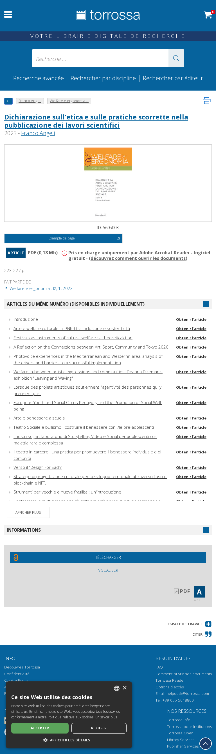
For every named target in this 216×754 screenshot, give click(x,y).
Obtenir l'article (191, 319)
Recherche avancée (39, 78)
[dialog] (69, 714)
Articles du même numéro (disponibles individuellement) (76, 304)
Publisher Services (183, 746)
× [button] (124, 688)
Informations (24, 530)
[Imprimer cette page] (207, 100)
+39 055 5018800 (178, 700)
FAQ (159, 667)
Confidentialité (17, 673)
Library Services (180, 739)
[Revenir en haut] (205, 743)
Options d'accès (170, 687)
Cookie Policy (16, 680)
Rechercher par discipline (103, 78)
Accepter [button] (40, 728)
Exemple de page (61, 238)
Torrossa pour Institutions (189, 726)
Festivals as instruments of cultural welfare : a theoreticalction (73, 337)
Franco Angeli (38, 133)
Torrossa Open (180, 732)
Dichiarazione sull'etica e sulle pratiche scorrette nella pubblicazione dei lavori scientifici (96, 121)
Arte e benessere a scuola (39, 418)
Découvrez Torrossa (22, 667)
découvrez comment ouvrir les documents (138, 258)
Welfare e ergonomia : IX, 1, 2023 (40, 288)
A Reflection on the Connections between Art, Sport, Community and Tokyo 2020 (91, 347)
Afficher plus (28, 512)
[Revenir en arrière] (8, 101)
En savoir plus (106, 717)
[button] (176, 58)
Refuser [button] (99, 728)
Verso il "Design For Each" (38, 467)
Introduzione (26, 319)
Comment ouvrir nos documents (184, 673)
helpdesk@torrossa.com (187, 693)
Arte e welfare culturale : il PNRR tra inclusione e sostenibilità (72, 328)
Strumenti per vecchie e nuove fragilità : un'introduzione (67, 492)
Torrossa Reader (170, 680)
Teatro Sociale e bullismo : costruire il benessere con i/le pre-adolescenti (84, 427)
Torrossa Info (178, 719)
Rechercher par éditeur (173, 78)
